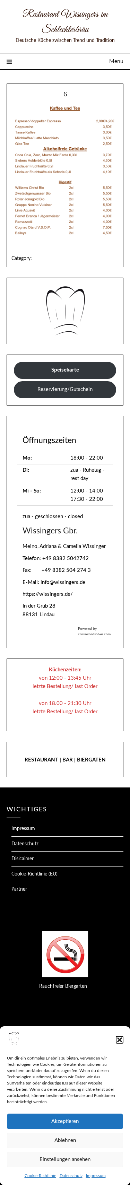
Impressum (96, 1176)
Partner (19, 889)
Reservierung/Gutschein (65, 389)
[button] (119, 1039)
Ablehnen (65, 1140)
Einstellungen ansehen (65, 1159)
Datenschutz (71, 1176)
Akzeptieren (65, 1121)
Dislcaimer (22, 858)
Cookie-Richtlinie (40, 1176)
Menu (116, 61)
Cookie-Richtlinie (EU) (34, 874)
